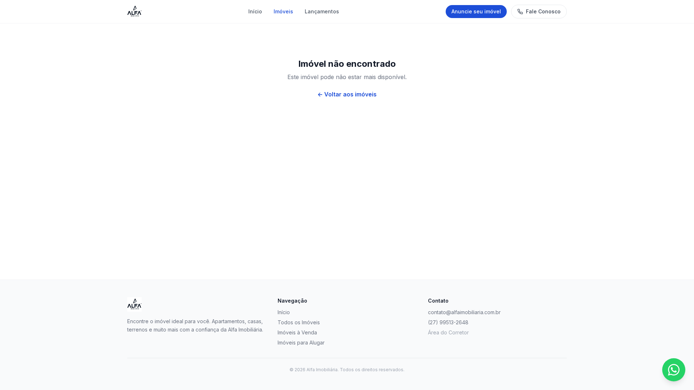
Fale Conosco (543, 11)
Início (255, 11)
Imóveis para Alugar (301, 342)
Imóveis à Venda (297, 332)
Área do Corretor (448, 332)
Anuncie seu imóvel (476, 11)
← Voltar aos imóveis (347, 94)
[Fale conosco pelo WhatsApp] (673, 369)
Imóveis (283, 11)
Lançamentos (322, 11)
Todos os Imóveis (299, 322)
